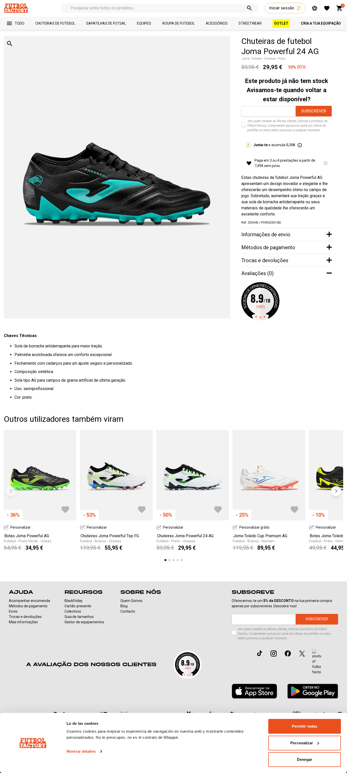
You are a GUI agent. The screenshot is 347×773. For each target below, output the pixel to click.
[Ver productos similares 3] (173, 560)
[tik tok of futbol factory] (259, 653)
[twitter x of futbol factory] (302, 653)
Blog (124, 606)
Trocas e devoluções (25, 617)
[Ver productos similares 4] (178, 560)
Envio (13, 611)
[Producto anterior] (11, 491)
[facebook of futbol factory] (288, 653)
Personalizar (301, 743)
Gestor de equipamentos (84, 622)
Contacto (127, 611)
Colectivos (73, 611)
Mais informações (23, 622)
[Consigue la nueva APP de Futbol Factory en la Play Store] (312, 691)
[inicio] (16, 8)
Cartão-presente (78, 606)
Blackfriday (74, 601)
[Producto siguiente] (336, 491)
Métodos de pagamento (28, 606)
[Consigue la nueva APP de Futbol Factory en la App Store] (254, 691)
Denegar (304, 759)
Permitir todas (304, 726)
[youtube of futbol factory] (316, 662)
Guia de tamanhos (79, 617)
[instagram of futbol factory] (274, 653)
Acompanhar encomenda (29, 601)
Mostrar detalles (81, 751)
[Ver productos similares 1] (165, 560)
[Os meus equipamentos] (315, 8)
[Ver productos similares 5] (182, 560)
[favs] (327, 8)
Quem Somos (131, 601)
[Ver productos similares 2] (169, 560)
